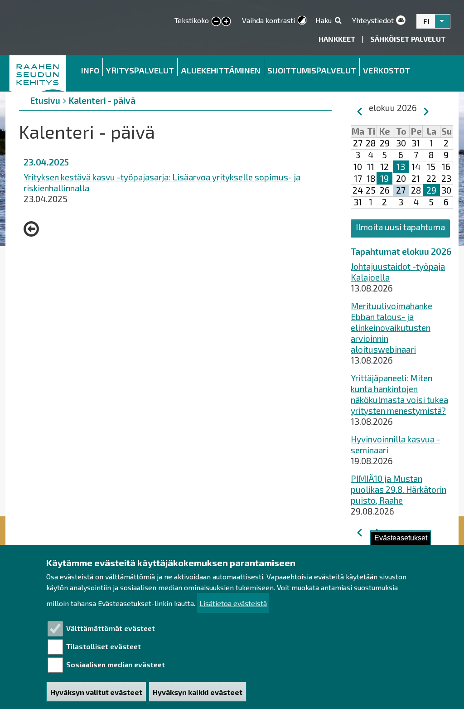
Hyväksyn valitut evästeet (96, 692)
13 (400, 166)
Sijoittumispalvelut (311, 70)
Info (90, 70)
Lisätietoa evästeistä (233, 603)
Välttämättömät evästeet (110, 628)
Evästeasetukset (400, 538)
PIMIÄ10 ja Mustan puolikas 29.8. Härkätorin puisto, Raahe (398, 489)
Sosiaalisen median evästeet (115, 664)
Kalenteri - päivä (102, 100)
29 (431, 190)
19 (384, 178)
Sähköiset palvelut (408, 38)
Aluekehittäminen (221, 70)
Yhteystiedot (373, 20)
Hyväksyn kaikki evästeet (197, 692)
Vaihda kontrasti (268, 20)
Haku (323, 20)
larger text (226, 21)
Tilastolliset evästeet (103, 646)
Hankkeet (338, 38)
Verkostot (386, 70)
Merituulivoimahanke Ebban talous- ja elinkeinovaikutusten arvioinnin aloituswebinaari (391, 327)
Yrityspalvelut (140, 70)
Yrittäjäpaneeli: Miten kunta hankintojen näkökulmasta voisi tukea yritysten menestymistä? (399, 394)
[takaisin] (34, 229)
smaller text (216, 21)
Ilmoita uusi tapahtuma (400, 227)
